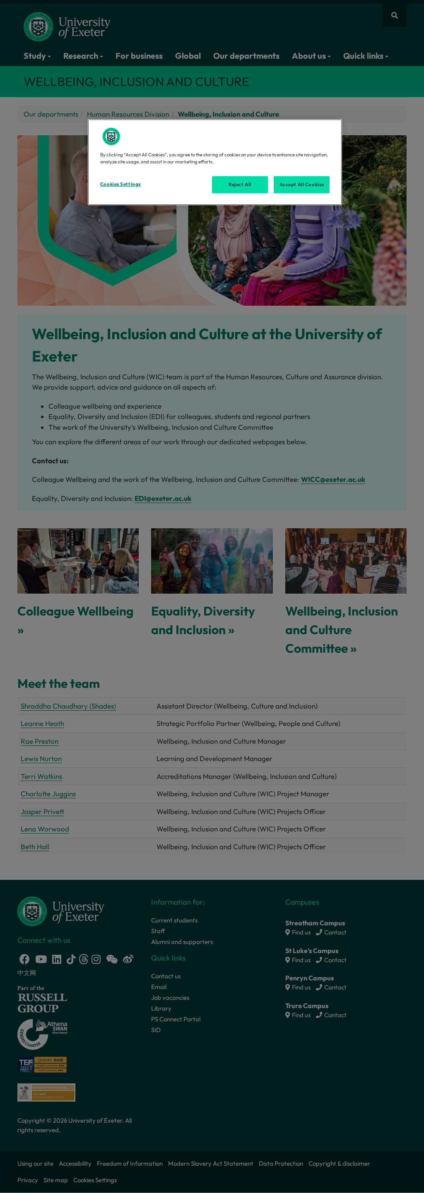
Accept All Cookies (301, 184)
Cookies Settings (120, 184)
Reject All (240, 184)
